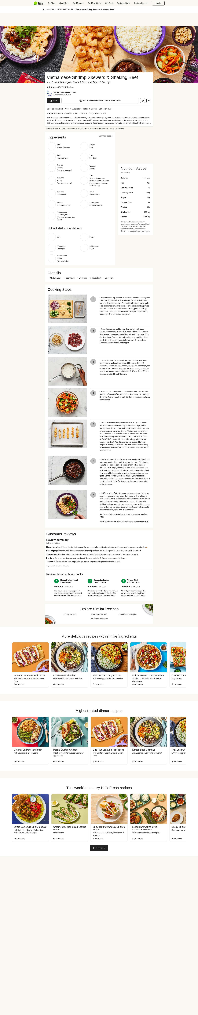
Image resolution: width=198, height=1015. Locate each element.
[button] (80, 137)
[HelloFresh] (38, 3)
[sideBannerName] (135, 146)
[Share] (148, 100)
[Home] (43, 9)
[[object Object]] (142, 100)
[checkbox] (48, 87)
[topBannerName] (99, 19)
